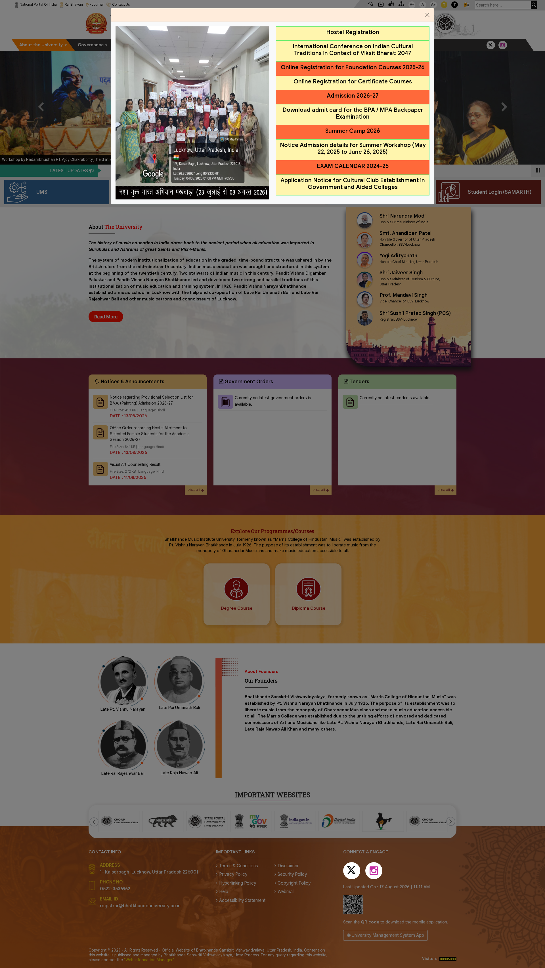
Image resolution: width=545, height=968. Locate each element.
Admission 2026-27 (353, 95)
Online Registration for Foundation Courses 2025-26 (353, 67)
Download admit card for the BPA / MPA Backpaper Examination (352, 113)
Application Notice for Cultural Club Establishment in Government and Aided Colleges (352, 184)
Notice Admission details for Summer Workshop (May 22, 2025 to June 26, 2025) (353, 148)
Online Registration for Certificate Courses (353, 81)
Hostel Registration (352, 32)
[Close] (427, 14)
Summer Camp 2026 (352, 130)
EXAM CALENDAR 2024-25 (353, 166)
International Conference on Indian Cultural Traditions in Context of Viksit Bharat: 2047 (353, 50)
